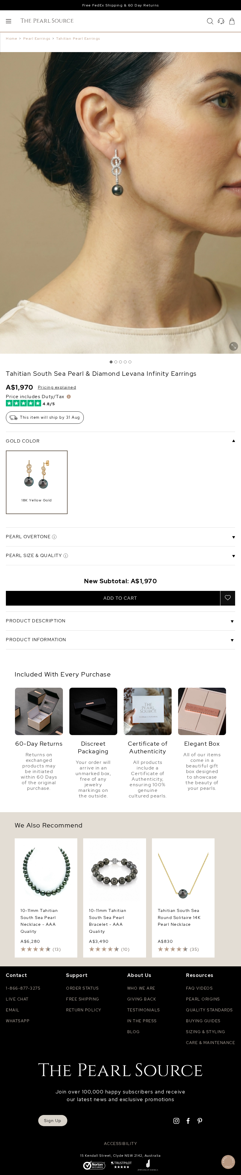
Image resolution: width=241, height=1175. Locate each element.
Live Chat (17, 999)
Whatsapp (17, 1020)
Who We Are (141, 988)
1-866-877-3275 (23, 988)
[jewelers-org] (148, 1166)
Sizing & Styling (205, 1031)
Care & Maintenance (210, 1042)
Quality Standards (209, 1010)
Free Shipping (82, 999)
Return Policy (83, 1010)
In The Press (142, 1020)
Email (13, 1010)
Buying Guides (203, 1020)
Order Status (82, 988)
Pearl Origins (203, 999)
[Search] (210, 21)
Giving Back (141, 999)
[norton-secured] (94, 1166)
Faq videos (199, 988)
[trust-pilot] (121, 1165)
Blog (133, 1031)
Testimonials (143, 1010)
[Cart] (232, 21)
